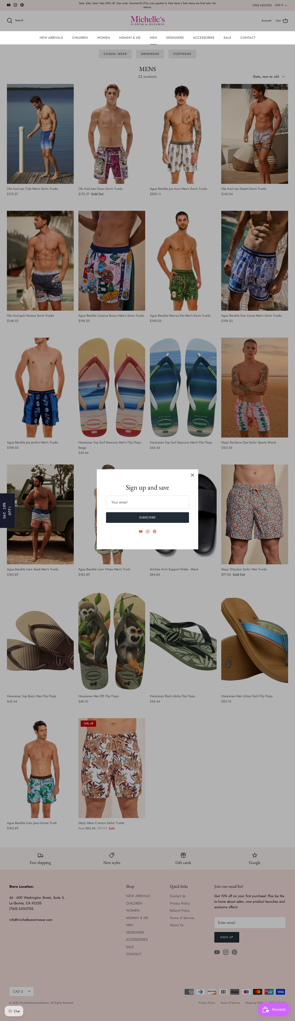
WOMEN (103, 37)
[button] (4, 510)
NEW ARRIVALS (51, 37)
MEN (153, 37)
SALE (227, 37)
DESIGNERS (175, 37)
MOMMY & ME (130, 37)
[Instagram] (147, 531)
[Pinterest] (154, 531)
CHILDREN (80, 37)
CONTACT (247, 37)
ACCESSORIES (203, 37)
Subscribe (147, 517)
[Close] (192, 475)
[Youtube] (140, 531)
